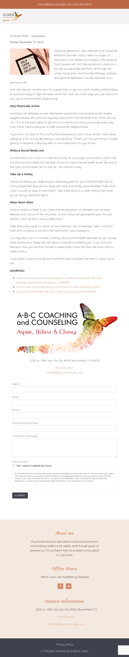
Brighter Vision (79, 651)
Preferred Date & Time (25, 423)
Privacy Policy (64, 644)
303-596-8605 (64, 368)
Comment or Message (25, 436)
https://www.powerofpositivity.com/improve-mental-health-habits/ (58, 287)
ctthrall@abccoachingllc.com (64, 372)
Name (16, 384)
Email (16, 397)
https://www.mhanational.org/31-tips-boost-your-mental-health (56, 291)
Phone (16, 410)
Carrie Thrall (21, 36)
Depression (38, 36)
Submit (20, 495)
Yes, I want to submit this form (34, 465)
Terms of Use (20, 461)
